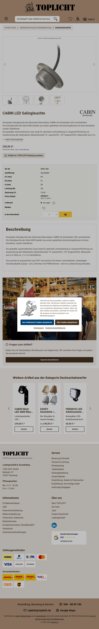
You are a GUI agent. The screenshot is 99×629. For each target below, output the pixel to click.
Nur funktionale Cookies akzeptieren (37, 322)
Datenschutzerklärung (55, 328)
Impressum (39, 328)
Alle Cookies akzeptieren (67, 322)
